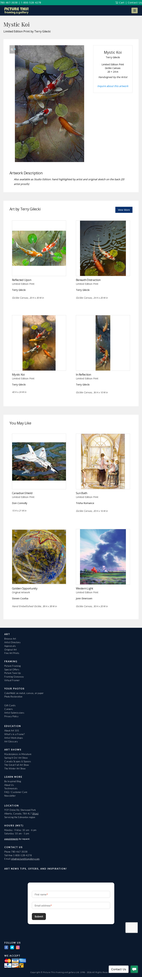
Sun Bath (81, 493)
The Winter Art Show (15, 768)
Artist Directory (12, 642)
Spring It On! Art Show (16, 757)
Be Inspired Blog (12, 781)
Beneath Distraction (88, 280)
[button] (134, 10)
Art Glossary (11, 741)
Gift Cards (10, 705)
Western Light (84, 588)
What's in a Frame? (14, 734)
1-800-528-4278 (31, 2)
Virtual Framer (12, 680)
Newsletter (10, 795)
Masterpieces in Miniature (18, 754)
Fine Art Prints (11, 653)
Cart (121, 2)
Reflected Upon (21, 280)
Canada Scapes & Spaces (17, 761)
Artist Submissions (14, 712)
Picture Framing (12, 666)
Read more (39, 268)
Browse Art (10, 638)
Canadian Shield (22, 493)
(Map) (35, 813)
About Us (9, 785)
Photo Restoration (13, 696)
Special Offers (11, 669)
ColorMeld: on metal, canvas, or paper (24, 693)
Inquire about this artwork (112, 86)
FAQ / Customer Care (15, 792)
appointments (11, 838)
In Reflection (83, 374)
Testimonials (10, 788)
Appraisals (10, 646)
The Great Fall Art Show (16, 764)
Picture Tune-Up (12, 673)
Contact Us (135, 2)
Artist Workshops (13, 737)
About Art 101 (11, 730)
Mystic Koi (18, 374)
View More (124, 209)
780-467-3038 (9, 2)
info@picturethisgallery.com (25, 858)
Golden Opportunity (24, 588)
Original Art (10, 649)
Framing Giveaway (14, 676)
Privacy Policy (11, 716)
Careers (8, 709)
